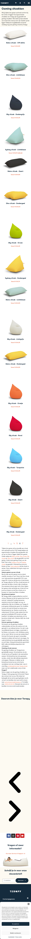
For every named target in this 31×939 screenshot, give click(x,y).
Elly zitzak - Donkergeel (15, 532)
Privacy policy (18, 937)
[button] (28, 904)
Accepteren (15, 924)
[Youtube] (22, 836)
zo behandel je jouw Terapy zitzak (17, 666)
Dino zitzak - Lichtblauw (15, 75)
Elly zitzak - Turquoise (15, 468)
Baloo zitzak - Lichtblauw (15, 300)
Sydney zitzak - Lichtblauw (15, 150)
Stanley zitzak (15, 562)
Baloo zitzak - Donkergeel (15, 364)
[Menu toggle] (29, 3)
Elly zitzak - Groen (15, 243)
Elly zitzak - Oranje (15, 403)
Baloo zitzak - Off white (15, 43)
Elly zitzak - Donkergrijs (15, 114)
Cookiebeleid (11, 937)
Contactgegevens (9, 899)
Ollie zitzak (10, 558)
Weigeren (15, 928)
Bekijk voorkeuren (15, 933)
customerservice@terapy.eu (13, 682)
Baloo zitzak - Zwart (15, 171)
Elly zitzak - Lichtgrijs (15, 339)
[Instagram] (13, 836)
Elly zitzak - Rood (15, 435)
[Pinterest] (18, 836)
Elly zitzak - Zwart (15, 500)
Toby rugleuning (15, 566)
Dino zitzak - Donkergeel (15, 203)
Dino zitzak (23, 556)
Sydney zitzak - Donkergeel (15, 278)
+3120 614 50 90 (9, 684)
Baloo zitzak (15, 556)
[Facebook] (9, 836)
